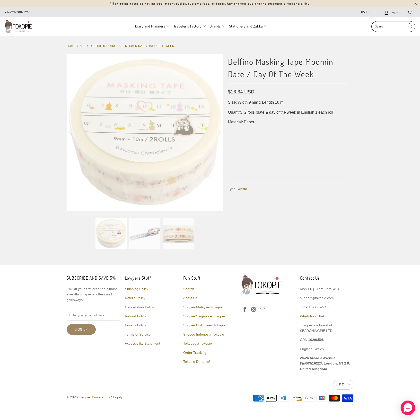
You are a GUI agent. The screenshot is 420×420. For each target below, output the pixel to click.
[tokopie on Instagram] (254, 310)
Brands (215, 26)
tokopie (84, 397)
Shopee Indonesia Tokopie (203, 334)
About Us (190, 298)
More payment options (317, 167)
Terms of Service (138, 334)
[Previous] (71, 132)
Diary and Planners (150, 26)
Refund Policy (135, 316)
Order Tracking (194, 353)
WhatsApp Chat (312, 316)
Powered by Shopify (107, 397)
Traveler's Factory (188, 26)
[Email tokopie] (262, 310)
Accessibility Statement (142, 343)
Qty (231, 132)
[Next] (218, 132)
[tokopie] (18, 26)
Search (188, 289)
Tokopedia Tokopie (197, 343)
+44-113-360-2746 (17, 12)
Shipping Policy (136, 289)
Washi (242, 189)
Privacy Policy (135, 325)
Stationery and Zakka (246, 26)
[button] (408, 408)
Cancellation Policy (139, 307)
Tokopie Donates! (196, 362)
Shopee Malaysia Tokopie (203, 307)
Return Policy (135, 298)
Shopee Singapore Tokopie (204, 316)
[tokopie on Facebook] (245, 310)
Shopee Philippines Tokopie (204, 325)
